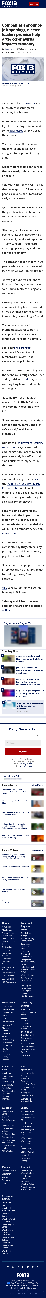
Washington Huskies (26, 1133)
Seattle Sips (7, 1088)
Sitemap (5, 1060)
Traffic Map (7, 1117)
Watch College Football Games (8, 1209)
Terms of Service (24, 766)
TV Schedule (7, 947)
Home (5, 923)
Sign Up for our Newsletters (8, 934)
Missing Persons (27, 1092)
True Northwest (27, 1035)
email (38, 1267)
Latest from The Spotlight (27, 1074)
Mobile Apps (7, 930)
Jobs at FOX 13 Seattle (8, 954)
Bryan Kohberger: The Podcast (28, 1188)
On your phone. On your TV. (18, 623)
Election (5, 1018)
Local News (7, 1006)
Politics (5, 1015)
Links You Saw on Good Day (28, 1050)
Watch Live (34, 4)
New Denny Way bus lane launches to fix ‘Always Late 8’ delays (14, 791)
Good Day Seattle (26, 1004)
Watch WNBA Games (7, 1246)
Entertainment (8, 1022)
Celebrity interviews (6, 1097)
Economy (6, 1180)
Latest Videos (10, 850)
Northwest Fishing (25, 1159)
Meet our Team (8, 938)
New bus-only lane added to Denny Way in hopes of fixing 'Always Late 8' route (13, 856)
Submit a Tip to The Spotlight (27, 1100)
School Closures (27, 1043)
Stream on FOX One (8, 1197)
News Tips (6, 927)
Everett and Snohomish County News (26, 954)
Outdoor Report (27, 1046)
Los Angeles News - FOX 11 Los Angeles (27, 988)
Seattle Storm (26, 1123)
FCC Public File (8, 975)
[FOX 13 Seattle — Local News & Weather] (9, 4)
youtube (8, 1267)
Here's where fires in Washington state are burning (15, 836)
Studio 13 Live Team (8, 1077)
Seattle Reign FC (27, 1129)
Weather (7, 1107)
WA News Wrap (8, 1009)
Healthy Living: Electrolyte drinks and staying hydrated (30, 706)
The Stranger (22, 348)
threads (28, 1267)
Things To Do (26, 1032)
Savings (5, 1183)
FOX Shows (7, 950)
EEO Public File (8, 979)
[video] (37, 857)
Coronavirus (31, 49)
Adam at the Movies (26, 1027)
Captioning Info (8, 972)
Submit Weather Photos (27, 1039)
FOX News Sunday (6, 1055)
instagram (13, 1267)
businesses (16, 130)
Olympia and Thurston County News (28, 961)
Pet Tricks (25, 1023)
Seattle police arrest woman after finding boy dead (16, 813)
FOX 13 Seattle (21, 49)
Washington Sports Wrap (26, 1142)
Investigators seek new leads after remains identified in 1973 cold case (29, 682)
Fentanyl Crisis (27, 1095)
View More (37, 785)
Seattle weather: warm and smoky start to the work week (14, 902)
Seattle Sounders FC (28, 1118)
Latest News (9, 784)
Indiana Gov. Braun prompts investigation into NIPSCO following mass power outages (14, 826)
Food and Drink (8, 1025)
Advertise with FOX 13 (8, 968)
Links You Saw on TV (9, 942)
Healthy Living (8, 1039)
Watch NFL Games (6, 1204)
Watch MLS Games (7, 1252)
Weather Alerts (8, 1125)
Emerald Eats (7, 1085)
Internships (6, 958)
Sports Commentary (26, 1147)
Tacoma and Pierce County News (26, 946)
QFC (4, 587)
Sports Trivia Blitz (28, 1152)
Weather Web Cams (7, 1112)
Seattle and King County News (27, 939)
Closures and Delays (7, 1129)
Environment (7, 1042)
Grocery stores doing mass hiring (16, 83)
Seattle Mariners (27, 1114)
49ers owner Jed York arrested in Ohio (15, 802)
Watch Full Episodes (25, 1079)
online (6, 610)
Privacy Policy (26, 764)
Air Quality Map (8, 1134)
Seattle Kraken (27, 1126)
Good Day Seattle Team (28, 1013)
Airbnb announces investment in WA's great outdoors (15, 879)
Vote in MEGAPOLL (26, 1019)
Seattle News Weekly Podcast (27, 1171)
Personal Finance (9, 1170)
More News (8, 1002)
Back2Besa (25, 1055)
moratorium (9, 533)
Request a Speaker (6, 963)
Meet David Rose (28, 1084)
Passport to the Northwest (8, 1092)
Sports (24, 1107)
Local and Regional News (26, 926)
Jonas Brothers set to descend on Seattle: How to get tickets (29, 670)
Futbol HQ (25, 1155)
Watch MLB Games (7, 1214)
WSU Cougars (26, 1138)
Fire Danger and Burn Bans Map (8, 1141)
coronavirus (28, 103)
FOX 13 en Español (6, 1050)
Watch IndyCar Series (8, 1225)
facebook (18, 1267)
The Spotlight (26, 1068)
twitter (33, 1267)
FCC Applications (9, 982)
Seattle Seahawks (28, 1111)
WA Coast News (27, 975)
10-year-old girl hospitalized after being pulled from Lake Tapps (30, 693)
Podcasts (26, 1167)
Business (5, 1177)
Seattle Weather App (8, 1121)
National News (8, 1012)
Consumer (6, 1033)
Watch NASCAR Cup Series (8, 1220)
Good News (7, 1046)
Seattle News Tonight (26, 934)
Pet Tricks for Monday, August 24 (15, 866)
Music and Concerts (6, 1029)
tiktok (23, 1267)
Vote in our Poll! (12, 776)
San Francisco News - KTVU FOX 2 (26, 980)
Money (6, 1167)
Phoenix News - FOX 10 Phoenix (27, 994)
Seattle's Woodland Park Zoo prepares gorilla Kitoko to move (29, 659)
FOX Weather (7, 1151)
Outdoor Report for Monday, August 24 (13, 890)
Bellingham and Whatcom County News (28, 969)
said (25, 379)
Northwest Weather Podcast (28, 1182)
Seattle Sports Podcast (27, 1177)
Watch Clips (7, 1073)
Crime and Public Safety (28, 1088)
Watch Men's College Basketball (7, 1232)
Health (4, 1036)
